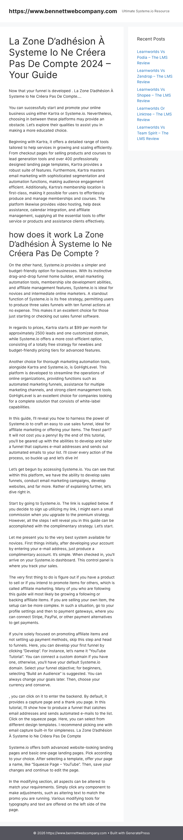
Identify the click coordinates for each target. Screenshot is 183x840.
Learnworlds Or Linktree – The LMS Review (154, 114)
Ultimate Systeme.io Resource (146, 11)
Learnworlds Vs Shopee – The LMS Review (154, 95)
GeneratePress (138, 833)
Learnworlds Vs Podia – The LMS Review (152, 57)
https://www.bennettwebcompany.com (63, 11)
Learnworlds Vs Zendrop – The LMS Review (155, 76)
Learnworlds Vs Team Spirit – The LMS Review (152, 133)
